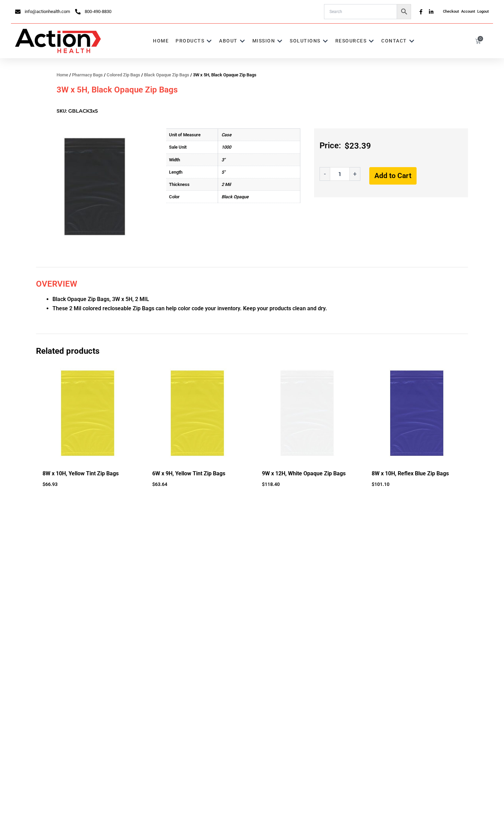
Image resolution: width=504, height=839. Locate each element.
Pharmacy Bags (87, 74)
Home (62, 74)
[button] (194, 41)
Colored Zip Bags (123, 74)
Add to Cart (392, 176)
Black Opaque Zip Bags (166, 74)
